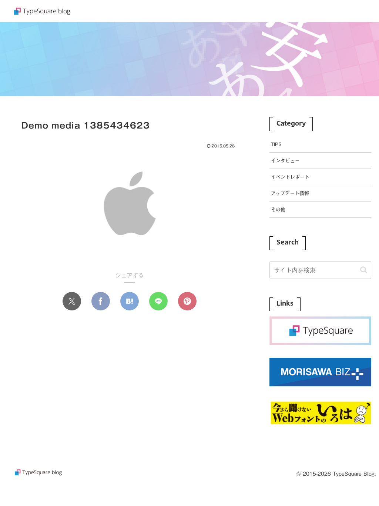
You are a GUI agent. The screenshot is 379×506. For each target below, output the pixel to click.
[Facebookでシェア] (100, 301)
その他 (278, 209)
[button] (363, 270)
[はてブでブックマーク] (129, 301)
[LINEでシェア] (158, 301)
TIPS (276, 144)
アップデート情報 (290, 193)
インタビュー (285, 160)
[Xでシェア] (72, 301)
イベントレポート (290, 176)
